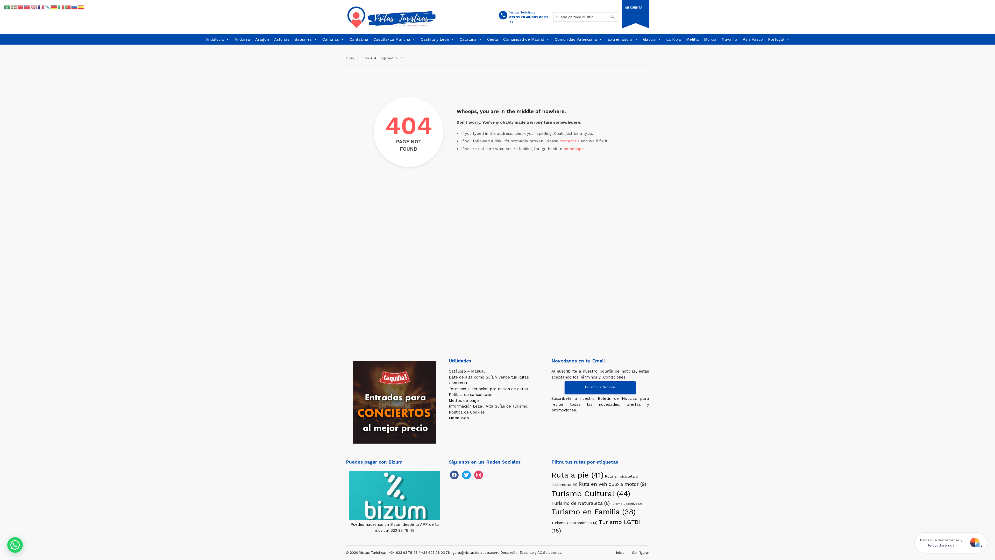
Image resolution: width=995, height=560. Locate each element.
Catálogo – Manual (467, 371)
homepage (574, 148)
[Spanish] (81, 6)
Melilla (692, 39)
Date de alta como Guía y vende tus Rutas (489, 377)
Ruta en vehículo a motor (612, 484)
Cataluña (468, 39)
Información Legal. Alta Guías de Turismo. (488, 406)
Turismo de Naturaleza (580, 503)
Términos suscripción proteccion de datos (488, 389)
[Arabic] (7, 6)
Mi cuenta (633, 7)
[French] (41, 6)
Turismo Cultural (590, 493)
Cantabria (359, 39)
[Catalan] (20, 6)
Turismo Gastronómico (574, 523)
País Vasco (753, 39)
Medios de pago (464, 400)
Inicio (350, 58)
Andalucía (214, 39)
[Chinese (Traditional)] (27, 6)
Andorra (242, 39)
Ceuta (492, 39)
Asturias (281, 39)
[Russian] (74, 6)
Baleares (303, 39)
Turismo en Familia (593, 512)
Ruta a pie (577, 475)
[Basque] (14, 6)
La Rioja (673, 39)
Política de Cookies (467, 412)
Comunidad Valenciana (576, 39)
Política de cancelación (470, 394)
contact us (569, 141)
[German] (54, 6)
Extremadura (620, 39)
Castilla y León (435, 39)
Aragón (262, 39)
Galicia (649, 39)
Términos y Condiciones (603, 377)
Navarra (729, 39)
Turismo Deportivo (626, 504)
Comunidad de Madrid (523, 39)
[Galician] (47, 6)
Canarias (330, 39)
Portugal (776, 39)
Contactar (458, 383)
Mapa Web (459, 418)
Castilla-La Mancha (391, 39)
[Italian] (61, 6)
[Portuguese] (68, 6)
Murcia (710, 39)
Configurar (640, 553)
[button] (15, 545)
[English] (34, 6)
